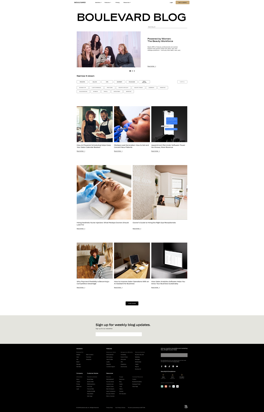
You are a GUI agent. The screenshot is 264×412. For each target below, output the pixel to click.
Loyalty (108, 362)
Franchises (88, 357)
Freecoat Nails (90, 389)
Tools (120, 386)
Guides (121, 384)
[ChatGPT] (162, 386)
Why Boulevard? (110, 379)
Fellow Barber (90, 393)
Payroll (106, 91)
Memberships (138, 362)
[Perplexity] (170, 386)
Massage (132, 81)
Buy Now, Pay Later (139, 354)
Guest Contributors (110, 391)
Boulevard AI (138, 369)
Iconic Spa (89, 386)
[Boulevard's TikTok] (169, 366)
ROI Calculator (122, 393)
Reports (137, 366)
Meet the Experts (110, 389)
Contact (134, 379)
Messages (137, 359)
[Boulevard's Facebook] (161, 366)
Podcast (121, 391)
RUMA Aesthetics (91, 384)
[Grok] (177, 386)
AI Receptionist (109, 354)
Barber (119, 81)
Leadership (151, 87)
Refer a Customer (110, 396)
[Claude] (166, 386)
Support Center (110, 386)
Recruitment (117, 91)
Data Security (124, 366)
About (77, 379)
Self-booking (109, 357)
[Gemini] (173, 386)
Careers (78, 381)
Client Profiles (109, 359)
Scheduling (123, 354)
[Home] (80, 2)
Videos (121, 389)
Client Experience (96, 87)
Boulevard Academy (137, 381)
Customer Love (109, 384)
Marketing (162, 87)
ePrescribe (123, 359)
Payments (95, 91)
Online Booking (83, 91)
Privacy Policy (109, 407)
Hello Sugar (89, 396)
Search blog (151, 26)
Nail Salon (144, 82)
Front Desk (110, 87)
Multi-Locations (89, 354)
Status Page (135, 386)
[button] (101, 2)
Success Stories (110, 381)
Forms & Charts (124, 357)
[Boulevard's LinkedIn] (173, 366)
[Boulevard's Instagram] (165, 366)
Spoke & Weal (90, 381)
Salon (95, 81)
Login (171, 2)
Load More (132, 303)
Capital (136, 364)
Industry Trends (138, 87)
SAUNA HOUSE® (91, 391)
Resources (121, 379)
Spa (107, 81)
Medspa (82, 81)
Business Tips (82, 87)
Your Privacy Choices (120, 407)
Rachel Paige (90, 379)
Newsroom (78, 386)
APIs (122, 362)
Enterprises (88, 359)
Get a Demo (182, 2)
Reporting (128, 91)
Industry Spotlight (123, 87)
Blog (120, 381)
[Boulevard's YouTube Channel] (177, 366)
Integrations (123, 364)
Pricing (117, 2)
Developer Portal (136, 384)
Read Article (151, 66)
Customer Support (110, 366)
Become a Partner (110, 393)
